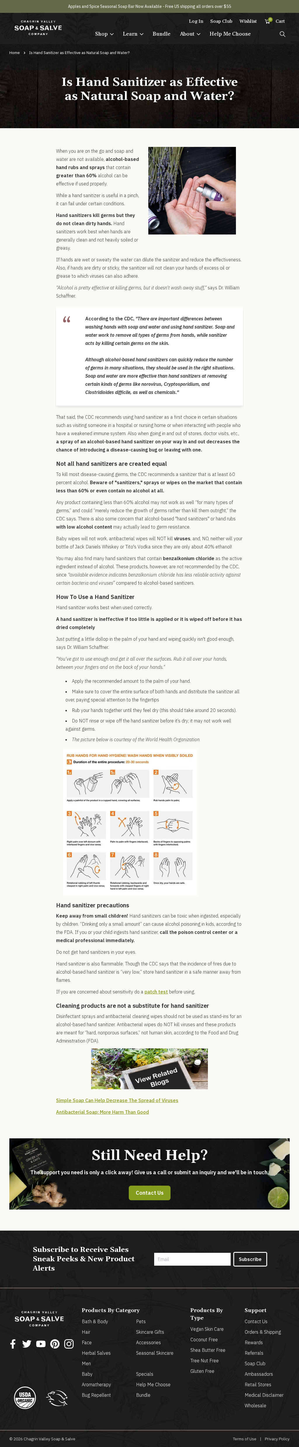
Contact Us (150, 1192)
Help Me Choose (230, 34)
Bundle (162, 34)
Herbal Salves (96, 1353)
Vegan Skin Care (207, 1329)
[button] (104, 34)
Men (86, 1363)
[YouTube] (41, 1344)
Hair (86, 1332)
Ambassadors (259, 1374)
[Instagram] (69, 1344)
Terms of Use (244, 1438)
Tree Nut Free (204, 1360)
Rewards (254, 1342)
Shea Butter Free (207, 1350)
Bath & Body (95, 1321)
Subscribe (250, 1259)
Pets (141, 1321)
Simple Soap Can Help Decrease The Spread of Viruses (117, 1100)
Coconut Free (204, 1339)
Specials (144, 1374)
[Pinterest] (55, 1344)
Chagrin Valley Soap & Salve (49, 1438)
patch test (156, 992)
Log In (196, 21)
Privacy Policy (277, 1438)
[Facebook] (13, 1344)
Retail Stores (258, 1384)
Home (14, 52)
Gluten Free (202, 1371)
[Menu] (282, 34)
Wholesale (255, 1405)
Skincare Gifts (150, 1332)
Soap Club (221, 21)
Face (87, 1342)
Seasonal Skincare (154, 1353)
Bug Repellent (96, 1395)
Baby (87, 1374)
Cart (277, 21)
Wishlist (248, 21)
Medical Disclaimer (264, 1395)
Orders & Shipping (263, 1332)
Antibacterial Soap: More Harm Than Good (102, 1112)
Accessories (148, 1342)
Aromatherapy (96, 1384)
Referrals (254, 1353)
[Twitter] (27, 1344)
